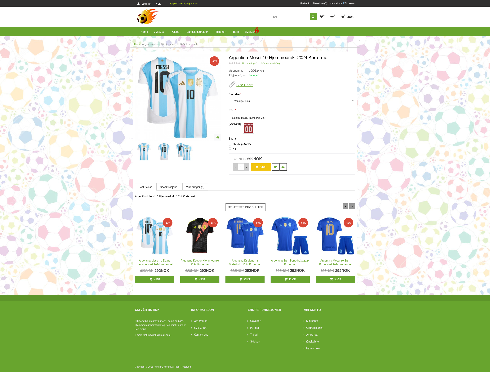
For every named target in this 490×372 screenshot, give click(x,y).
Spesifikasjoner (169, 187)
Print (231, 110)
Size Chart (244, 84)
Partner (254, 327)
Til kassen (350, 3)
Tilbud (254, 334)
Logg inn (146, 3)
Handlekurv (336, 3)
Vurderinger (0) (195, 187)
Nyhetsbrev (313, 348)
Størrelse (234, 94)
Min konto (305, 3)
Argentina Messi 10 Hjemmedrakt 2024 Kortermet (169, 44)
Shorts (233, 138)
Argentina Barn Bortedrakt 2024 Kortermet (290, 262)
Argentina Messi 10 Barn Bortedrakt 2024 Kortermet (335, 262)
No (234, 148)
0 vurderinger (249, 63)
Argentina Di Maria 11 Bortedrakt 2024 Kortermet (245, 262)
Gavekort (255, 321)
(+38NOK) (235, 124)
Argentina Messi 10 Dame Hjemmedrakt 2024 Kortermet (155, 262)
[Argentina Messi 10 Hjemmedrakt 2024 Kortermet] (217, 137)
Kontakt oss (201, 334)
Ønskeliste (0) (320, 3)
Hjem (137, 44)
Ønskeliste (312, 341)
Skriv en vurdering (270, 63)
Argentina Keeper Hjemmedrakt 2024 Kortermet (200, 262)
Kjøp (262, 167)
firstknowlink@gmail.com (157, 335)
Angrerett (312, 334)
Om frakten (200, 321)
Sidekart (255, 341)
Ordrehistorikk (314, 327)
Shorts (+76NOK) (243, 144)
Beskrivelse (145, 187)
